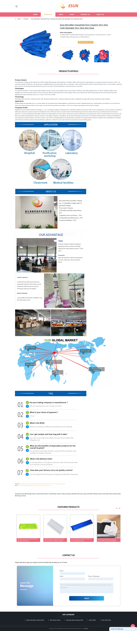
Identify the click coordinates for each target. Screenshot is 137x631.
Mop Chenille (92, 620)
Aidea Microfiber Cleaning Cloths (74, 620)
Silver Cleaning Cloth (115, 493)
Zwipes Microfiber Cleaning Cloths (35, 620)
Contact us (85, 14)
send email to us (86, 42)
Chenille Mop (52, 493)
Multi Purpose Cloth (20, 495)
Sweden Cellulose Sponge (64, 493)
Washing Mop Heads (30, 493)
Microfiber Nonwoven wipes (79, 493)
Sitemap (86, 628)
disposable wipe (19, 493)
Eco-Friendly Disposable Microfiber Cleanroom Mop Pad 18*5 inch (34, 485)
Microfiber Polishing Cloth (94, 493)
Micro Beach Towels (55, 620)
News (61, 14)
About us (100, 14)
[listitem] (68, 54)
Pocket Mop (105, 493)
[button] (16, 6)
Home (35, 14)
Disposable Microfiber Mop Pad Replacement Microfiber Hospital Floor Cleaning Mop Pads (42, 483)
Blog (72, 14)
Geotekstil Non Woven (42, 493)
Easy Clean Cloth (106, 620)
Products (48, 14)
